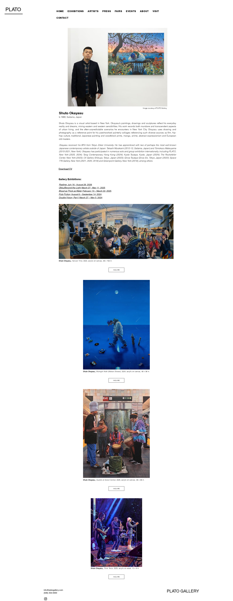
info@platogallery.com (53, 590)
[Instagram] (45, 599)
